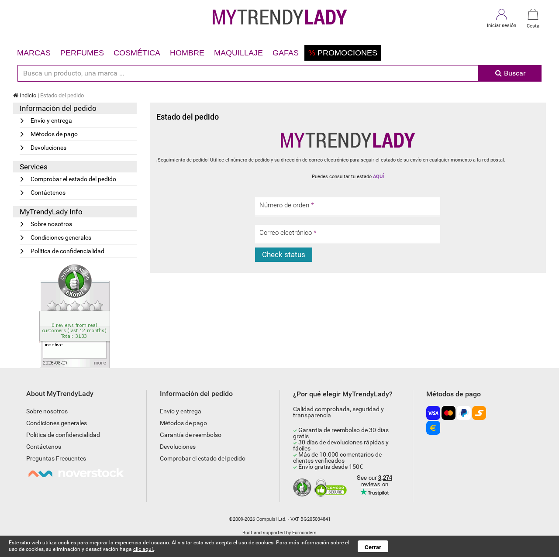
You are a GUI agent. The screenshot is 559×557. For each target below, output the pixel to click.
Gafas (286, 52)
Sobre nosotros (51, 223)
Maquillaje (238, 52)
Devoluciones (48, 147)
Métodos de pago (54, 134)
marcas (34, 52)
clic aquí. (143, 549)
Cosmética (137, 52)
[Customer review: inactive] (74, 315)
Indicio (27, 95)
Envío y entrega (51, 120)
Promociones (342, 52)
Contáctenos (48, 192)
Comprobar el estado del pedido (73, 178)
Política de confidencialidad (67, 251)
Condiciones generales (61, 237)
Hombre (187, 52)
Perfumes (82, 52)
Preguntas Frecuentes (56, 458)
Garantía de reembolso (190, 434)
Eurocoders (304, 533)
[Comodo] (331, 488)
